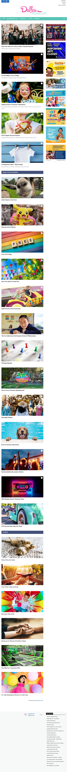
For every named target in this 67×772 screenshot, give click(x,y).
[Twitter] (5, 1)
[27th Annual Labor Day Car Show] (22, 514)
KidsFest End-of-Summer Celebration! (13, 104)
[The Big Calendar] (22, 350)
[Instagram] (8, 1)
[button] (64, 18)
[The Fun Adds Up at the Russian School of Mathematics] (22, 323)
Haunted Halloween (51, 732)
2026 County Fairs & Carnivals (10, 308)
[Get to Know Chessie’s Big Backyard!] (22, 378)
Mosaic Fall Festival (51, 720)
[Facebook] (2, 1)
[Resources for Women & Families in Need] (22, 628)
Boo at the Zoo (50, 763)
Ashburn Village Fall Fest (52, 716)
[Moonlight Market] (22, 405)
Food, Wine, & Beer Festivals (9, 587)
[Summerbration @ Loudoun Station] (22, 459)
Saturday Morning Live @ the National (55, 761)
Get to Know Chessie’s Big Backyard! (12, 390)
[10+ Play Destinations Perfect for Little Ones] (22, 682)
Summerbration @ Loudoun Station (12, 472)
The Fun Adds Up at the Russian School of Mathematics (18, 336)
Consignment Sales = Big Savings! (12, 164)
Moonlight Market (7, 417)
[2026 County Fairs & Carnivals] (22, 296)
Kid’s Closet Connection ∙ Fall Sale (54, 757)
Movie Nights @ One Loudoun (53, 737)
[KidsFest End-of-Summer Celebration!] (22, 92)
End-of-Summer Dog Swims (10, 444)
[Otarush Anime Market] (22, 214)
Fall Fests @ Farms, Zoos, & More (54, 726)
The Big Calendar (6, 363)
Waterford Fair (50, 755)
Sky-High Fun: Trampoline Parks (10, 668)
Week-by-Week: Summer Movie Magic (55, 743)
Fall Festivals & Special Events (53, 722)
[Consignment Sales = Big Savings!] (22, 152)
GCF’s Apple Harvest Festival (10, 135)
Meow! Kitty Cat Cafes (8, 560)
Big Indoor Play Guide (7, 614)
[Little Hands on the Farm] (22, 187)
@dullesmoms (31, 713)
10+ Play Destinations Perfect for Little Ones (14, 695)
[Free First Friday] (22, 242)
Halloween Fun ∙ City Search (53, 718)
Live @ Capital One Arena (52, 753)
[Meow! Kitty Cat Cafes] (22, 547)
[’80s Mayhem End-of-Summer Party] (22, 486)
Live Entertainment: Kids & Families (54, 759)
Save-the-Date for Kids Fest (10, 281)
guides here (40, 700)
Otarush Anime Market (8, 227)
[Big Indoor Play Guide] (22, 601)
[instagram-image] (27, 721)
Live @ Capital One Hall (52, 749)
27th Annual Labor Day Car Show (11, 526)
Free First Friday (6, 254)
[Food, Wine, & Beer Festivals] (22, 574)
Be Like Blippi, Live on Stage (10, 75)
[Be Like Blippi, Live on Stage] (22, 63)
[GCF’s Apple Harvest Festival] (22, 123)
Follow (41, 714)
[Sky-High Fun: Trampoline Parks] (22, 655)
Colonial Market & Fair (51, 735)
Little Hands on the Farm (9, 200)
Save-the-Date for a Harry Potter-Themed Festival (17, 46)
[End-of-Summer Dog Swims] (22, 432)
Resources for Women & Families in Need (13, 641)
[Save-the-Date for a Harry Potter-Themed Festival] (22, 34)
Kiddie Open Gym (51, 741)
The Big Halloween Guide (52, 728)
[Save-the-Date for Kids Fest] (22, 269)
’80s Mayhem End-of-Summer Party (12, 499)
